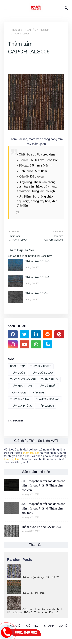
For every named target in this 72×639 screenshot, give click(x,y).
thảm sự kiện (12, 459)
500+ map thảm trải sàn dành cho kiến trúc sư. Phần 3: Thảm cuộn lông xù (35, 611)
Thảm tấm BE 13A (33, 593)
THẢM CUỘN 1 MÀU (41, 372)
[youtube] (24, 344)
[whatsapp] (36, 344)
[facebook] (13, 334)
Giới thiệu (32, 626)
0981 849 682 (26, 632)
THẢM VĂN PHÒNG (21, 405)
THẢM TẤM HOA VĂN (48, 399)
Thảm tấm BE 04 (36, 293)
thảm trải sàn (31, 452)
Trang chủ (16, 29)
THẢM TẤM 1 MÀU (20, 399)
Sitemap (49, 626)
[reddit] (47, 334)
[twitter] (24, 334)
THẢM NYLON (18, 392)
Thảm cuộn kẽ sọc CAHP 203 (41, 527)
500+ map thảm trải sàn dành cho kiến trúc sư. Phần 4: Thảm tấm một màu (43, 508)
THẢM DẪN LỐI (49, 379)
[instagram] (13, 344)
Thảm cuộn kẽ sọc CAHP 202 (40, 577)
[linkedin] (36, 334)
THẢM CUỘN (17, 372)
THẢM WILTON (45, 405)
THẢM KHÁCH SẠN (21, 386)
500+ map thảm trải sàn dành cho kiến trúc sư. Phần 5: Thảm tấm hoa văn (43, 485)
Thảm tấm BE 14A (37, 277)
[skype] (47, 344)
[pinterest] (59, 334)
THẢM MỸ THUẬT (47, 386)
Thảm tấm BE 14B (37, 261)
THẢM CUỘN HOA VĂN (23, 379)
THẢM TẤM (30, 29)
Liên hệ (63, 626)
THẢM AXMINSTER (40, 366)
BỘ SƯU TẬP (17, 366)
